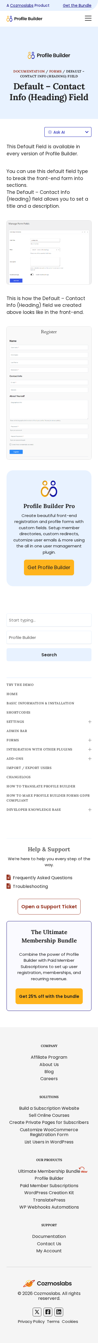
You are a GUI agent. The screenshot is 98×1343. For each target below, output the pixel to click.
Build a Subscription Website (49, 1108)
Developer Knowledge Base (34, 810)
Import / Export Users (29, 768)
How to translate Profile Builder (41, 786)
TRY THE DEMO (20, 685)
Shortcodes (18, 712)
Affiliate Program (49, 1057)
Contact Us (49, 1244)
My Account (49, 1251)
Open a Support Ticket (49, 906)
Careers (49, 1079)
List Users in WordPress (49, 1142)
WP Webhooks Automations (49, 1207)
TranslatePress (49, 1200)
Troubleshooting (30, 886)
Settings (15, 722)
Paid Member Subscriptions (49, 1186)
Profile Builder (49, 1178)
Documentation (29, 71)
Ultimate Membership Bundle (49, 1171)
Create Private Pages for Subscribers (49, 1122)
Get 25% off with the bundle (49, 996)
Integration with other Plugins (39, 749)
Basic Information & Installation (40, 703)
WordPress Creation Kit (49, 1193)
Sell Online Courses (49, 1115)
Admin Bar (17, 731)
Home (12, 694)
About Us (49, 1064)
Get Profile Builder (49, 567)
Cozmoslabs (21, 5)
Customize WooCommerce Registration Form (49, 1132)
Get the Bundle (77, 5)
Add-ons (15, 758)
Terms (53, 1321)
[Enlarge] (84, 227)
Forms (55, 71)
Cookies (70, 1321)
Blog (49, 1071)
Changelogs (19, 777)
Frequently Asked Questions (42, 878)
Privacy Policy (31, 1321)
